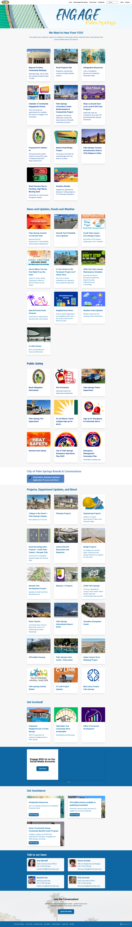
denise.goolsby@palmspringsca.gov (90, 869)
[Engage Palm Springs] (14, 2)
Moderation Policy (38, 924)
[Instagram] (7, 924)
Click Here (42, 770)
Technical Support (56, 924)
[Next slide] (72, 782)
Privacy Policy (29, 924)
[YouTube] (9, 924)
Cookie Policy (65, 924)
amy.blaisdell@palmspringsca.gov (48, 869)
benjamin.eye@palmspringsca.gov (48, 886)
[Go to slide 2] (67, 782)
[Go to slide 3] (69, 782)
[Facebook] (2, 924)
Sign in (122, 2)
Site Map (72, 924)
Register (127, 2)
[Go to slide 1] (66, 782)
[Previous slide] (60, 782)
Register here (66, 912)
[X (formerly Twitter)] (5, 924)
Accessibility (47, 924)
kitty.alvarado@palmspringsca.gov (89, 886)
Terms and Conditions (19, 924)
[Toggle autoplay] (63, 782)
